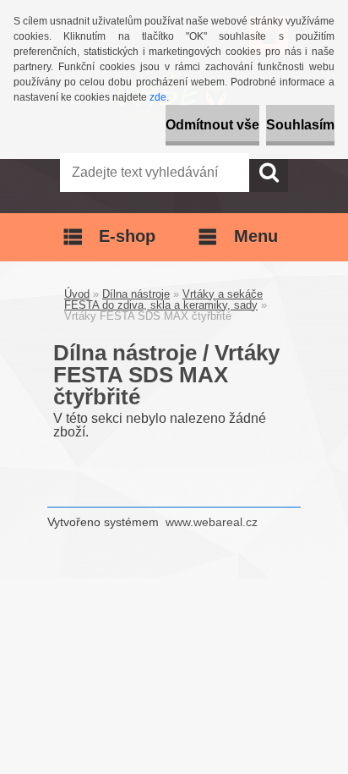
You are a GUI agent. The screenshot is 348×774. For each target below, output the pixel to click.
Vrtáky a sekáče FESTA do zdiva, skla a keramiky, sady (163, 299)
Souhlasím (300, 125)
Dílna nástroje (136, 294)
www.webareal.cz (212, 522)
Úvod (77, 294)
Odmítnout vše (212, 125)
